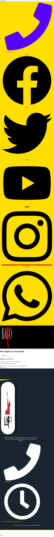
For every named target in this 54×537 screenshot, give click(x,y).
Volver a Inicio (3, 367)
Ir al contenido (2, 0)
